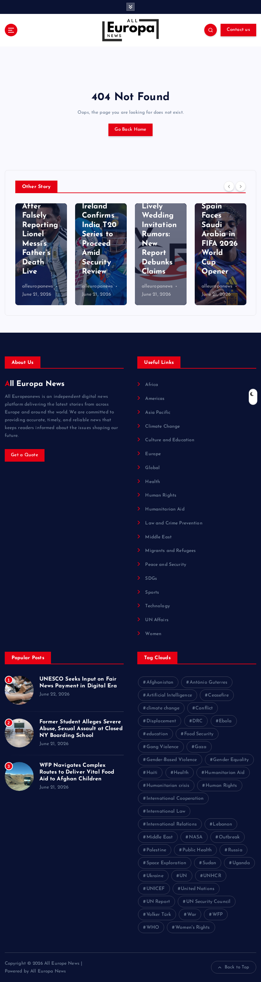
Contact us (238, 29)
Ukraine (154, 875)
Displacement (161, 721)
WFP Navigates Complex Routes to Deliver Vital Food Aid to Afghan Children (77, 772)
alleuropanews (37, 286)
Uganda (241, 863)
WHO (152, 927)
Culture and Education (169, 440)
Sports (152, 592)
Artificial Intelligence (169, 695)
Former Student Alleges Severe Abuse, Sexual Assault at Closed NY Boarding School (81, 728)
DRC (197, 721)
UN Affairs (156, 620)
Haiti (152, 772)
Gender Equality (231, 759)
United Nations (197, 888)
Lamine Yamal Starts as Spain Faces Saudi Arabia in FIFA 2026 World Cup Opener (220, 225)
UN (183, 875)
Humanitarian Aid (164, 509)
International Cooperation (175, 798)
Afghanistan (160, 682)
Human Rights (160, 495)
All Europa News (35, 384)
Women (153, 634)
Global (152, 468)
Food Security (199, 734)
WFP (217, 914)
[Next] (241, 186)
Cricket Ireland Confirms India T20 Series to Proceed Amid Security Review (99, 234)
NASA (196, 837)
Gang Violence (162, 746)
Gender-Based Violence (171, 759)
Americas (154, 398)
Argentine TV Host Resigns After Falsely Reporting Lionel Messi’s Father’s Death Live (40, 225)
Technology (157, 606)
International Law (165, 811)
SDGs (151, 578)
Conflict (204, 708)
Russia (235, 850)
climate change (162, 708)
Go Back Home (130, 129)
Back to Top (237, 967)
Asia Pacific (157, 412)
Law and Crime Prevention (173, 523)
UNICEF (155, 888)
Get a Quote (24, 455)
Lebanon (222, 824)
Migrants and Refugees (170, 551)
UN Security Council (208, 901)
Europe (153, 454)
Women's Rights (192, 927)
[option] (41, 254)
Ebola (225, 721)
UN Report (158, 901)
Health (152, 482)
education (157, 734)
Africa (151, 385)
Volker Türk (158, 914)
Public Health (197, 850)
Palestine (156, 850)
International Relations (171, 824)
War (191, 914)
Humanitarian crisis (168, 785)
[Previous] (229, 186)
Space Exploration (166, 863)
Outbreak (229, 837)
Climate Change (162, 426)
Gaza (201, 746)
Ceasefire (218, 695)
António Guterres (208, 682)
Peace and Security (165, 564)
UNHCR (212, 875)
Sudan (209, 863)
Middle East (158, 537)
